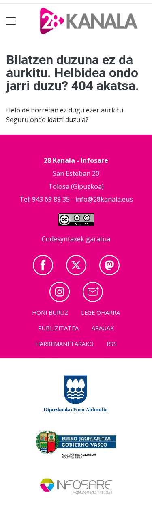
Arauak (103, 328)
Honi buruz (50, 312)
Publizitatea (58, 328)
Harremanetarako (64, 344)
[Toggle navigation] (11, 21)
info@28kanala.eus (104, 199)
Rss (112, 344)
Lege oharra (100, 312)
